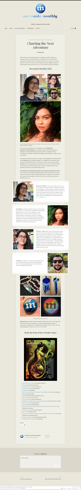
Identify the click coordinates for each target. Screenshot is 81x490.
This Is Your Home (26, 402)
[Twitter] (71, 28)
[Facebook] (75, 28)
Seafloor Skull (25, 390)
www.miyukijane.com (41, 197)
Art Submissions (30, 28)
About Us (38, 28)
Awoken (24, 395)
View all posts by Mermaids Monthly (31, 437)
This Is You (25, 411)
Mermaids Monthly (40, 39)
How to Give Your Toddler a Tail (53, 478)
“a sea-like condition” (27, 410)
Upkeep (48, 436)
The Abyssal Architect (27, 397)
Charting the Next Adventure (29, 419)
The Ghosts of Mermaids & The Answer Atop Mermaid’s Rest (36, 392)
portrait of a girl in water (28, 386)
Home (6, 28)
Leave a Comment (48, 39)
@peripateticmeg (37, 326)
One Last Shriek (26, 399)
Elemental (24, 385)
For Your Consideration (20, 28)
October (48, 435)
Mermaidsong (25, 404)
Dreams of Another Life (27, 417)
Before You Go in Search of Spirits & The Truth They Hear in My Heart (39, 413)
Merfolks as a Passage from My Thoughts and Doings (35, 401)
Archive (11, 28)
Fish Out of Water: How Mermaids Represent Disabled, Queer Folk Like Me (40, 406)
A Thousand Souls (26, 388)
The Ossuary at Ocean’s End (29, 383)
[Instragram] (73, 28)
